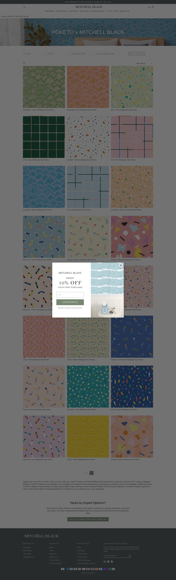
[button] (70, 302)
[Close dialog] (121, 265)
